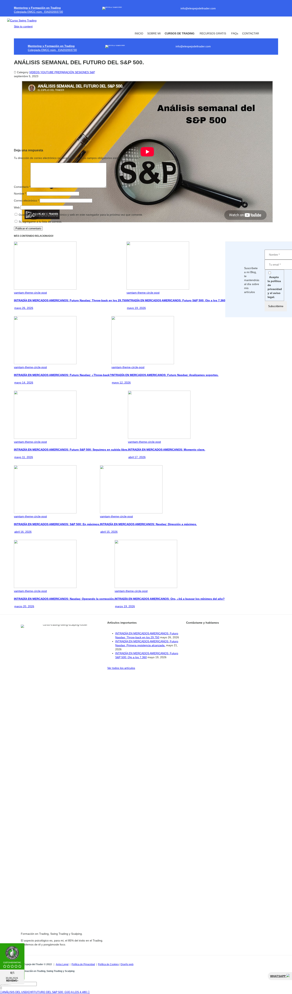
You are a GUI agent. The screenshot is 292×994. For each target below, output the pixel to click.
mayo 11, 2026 (23, 457)
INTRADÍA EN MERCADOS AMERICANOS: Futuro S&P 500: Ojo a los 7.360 (176, 300)
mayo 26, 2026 (23, 308)
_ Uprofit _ (269, 33)
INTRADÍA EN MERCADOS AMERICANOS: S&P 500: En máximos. (57, 524)
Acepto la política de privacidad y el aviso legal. (275, 287)
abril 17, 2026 (137, 457)
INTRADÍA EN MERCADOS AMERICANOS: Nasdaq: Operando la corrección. (64, 598)
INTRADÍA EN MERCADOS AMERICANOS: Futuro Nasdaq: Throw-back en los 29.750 (70, 300)
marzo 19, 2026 (125, 606)
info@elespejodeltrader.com (198, 8)
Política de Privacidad (83, 964)
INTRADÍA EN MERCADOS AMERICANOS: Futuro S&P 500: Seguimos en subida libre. (71, 449)
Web (17, 207)
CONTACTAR (250, 33)
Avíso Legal (62, 964)
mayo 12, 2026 (121, 382)
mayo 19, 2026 (136, 308)
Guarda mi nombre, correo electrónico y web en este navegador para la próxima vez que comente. (81, 214)
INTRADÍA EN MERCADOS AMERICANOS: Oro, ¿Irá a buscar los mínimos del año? (170, 598)
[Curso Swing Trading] (25, 20)
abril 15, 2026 (109, 531)
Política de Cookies (108, 964)
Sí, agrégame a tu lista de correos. (40, 221)
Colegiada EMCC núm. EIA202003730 (38, 11)
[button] (121, 668)
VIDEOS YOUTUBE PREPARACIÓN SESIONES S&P (62, 72)
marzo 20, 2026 (24, 606)
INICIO (139, 33)
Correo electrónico (26, 200)
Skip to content (23, 26)
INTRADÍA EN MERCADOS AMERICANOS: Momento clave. (166, 449)
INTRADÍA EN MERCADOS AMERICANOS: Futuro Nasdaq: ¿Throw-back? (62, 375)
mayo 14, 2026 (23, 382)
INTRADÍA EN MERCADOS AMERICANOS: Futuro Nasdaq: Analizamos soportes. (165, 375)
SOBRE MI (154, 33)
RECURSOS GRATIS (213, 33)
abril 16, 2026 (23, 531)
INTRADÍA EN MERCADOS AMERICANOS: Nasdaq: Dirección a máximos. (148, 524)
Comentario (22, 186)
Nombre (20, 193)
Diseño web (127, 964)
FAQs (234, 33)
